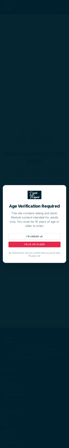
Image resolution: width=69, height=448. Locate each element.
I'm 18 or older (34, 244)
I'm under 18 (34, 236)
